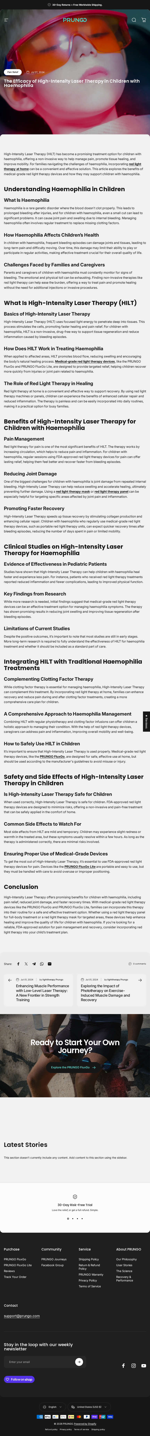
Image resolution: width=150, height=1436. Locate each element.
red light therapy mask (73, 491)
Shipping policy (98, 1429)
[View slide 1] (68, 1218)
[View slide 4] (82, 1218)
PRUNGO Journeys (54, 1259)
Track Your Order (15, 1277)
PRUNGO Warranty (91, 1274)
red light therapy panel (111, 491)
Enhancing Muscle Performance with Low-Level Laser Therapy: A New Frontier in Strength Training (42, 993)
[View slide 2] (72, 1218)
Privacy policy (66, 1429)
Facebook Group (52, 1265)
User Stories (124, 1265)
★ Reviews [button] (146, 721)
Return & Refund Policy (89, 1266)
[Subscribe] (79, 1362)
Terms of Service (90, 1286)
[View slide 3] (77, 1218)
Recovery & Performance (124, 1278)
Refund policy (51, 1429)
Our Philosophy (126, 1259)
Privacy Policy (88, 1280)
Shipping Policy (89, 1259)
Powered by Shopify (85, 1423)
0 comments (139, 963)
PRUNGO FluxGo (52, 756)
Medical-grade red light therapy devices (85, 361)
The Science (124, 1271)
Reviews (9, 1271)
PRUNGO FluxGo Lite (80, 867)
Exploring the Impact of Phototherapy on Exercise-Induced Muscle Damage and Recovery (105, 993)
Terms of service (81, 1429)
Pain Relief (12, 72)
